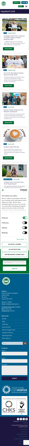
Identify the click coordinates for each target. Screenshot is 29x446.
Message (5, 365)
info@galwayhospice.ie (12, 304)
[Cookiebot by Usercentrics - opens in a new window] (20, 190)
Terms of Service (23, 436)
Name (4, 351)
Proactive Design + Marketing (23, 422)
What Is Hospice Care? (8, 330)
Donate (4, 319)
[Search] (25, 343)
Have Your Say (6, 327)
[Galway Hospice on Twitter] (21, 419)
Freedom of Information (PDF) (20, 439)
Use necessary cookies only (14, 254)
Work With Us (6, 338)
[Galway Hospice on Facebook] (18, 419)
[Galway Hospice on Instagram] (24, 419)
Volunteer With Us (7, 333)
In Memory (5, 324)
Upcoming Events (7, 335)
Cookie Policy (24, 432)
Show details (20, 239)
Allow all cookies (14, 244)
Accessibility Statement (22, 434)
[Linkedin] (26, 419)
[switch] (25, 223)
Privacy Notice (24, 429)
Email (4, 358)
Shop (3, 321)
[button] (26, 6)
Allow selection (14, 249)
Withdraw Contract (23, 443)
